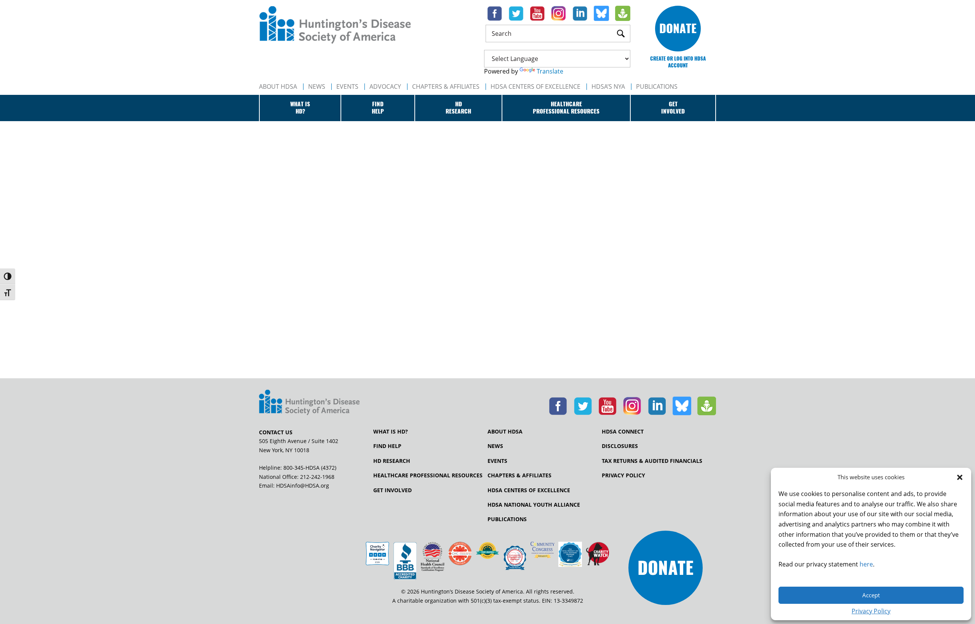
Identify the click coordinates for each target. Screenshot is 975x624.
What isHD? (300, 107)
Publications (507, 519)
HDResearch (458, 107)
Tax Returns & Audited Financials (652, 461)
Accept (871, 595)
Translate (550, 71)
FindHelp (378, 107)
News (316, 86)
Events (347, 86)
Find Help (387, 446)
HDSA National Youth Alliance (534, 505)
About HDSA (278, 86)
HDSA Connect (623, 432)
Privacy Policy (871, 611)
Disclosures (620, 446)
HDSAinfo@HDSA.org (302, 485)
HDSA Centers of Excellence (535, 86)
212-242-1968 (317, 476)
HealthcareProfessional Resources (566, 107)
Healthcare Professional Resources (428, 475)
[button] (960, 477)
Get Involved (392, 490)
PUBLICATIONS (657, 86)
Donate (678, 28)
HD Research (391, 461)
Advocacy (385, 86)
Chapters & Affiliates (446, 86)
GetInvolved (673, 107)
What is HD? (390, 432)
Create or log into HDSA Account (678, 62)
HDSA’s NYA (608, 86)
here (866, 564)
